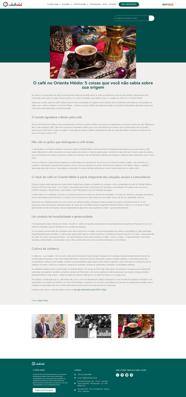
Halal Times (42, 300)
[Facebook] (131, 375)
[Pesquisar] (151, 18)
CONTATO (112, 4)
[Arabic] (163, 4)
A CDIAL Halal (52, 4)
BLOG (105, 4)
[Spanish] (172, 4)
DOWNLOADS (95, 4)
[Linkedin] (122, 375)
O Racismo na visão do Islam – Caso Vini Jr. (91, 342)
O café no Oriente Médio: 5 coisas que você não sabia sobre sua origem (135, 343)
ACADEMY (66, 4)
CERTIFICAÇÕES (80, 4)
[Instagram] (117, 375)
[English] (166, 4)
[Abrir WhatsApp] (181, 391)
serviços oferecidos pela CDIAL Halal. (90, 289)
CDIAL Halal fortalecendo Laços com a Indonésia (49, 342)
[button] (129, 4)
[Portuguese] (169, 4)
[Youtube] (126, 375)
